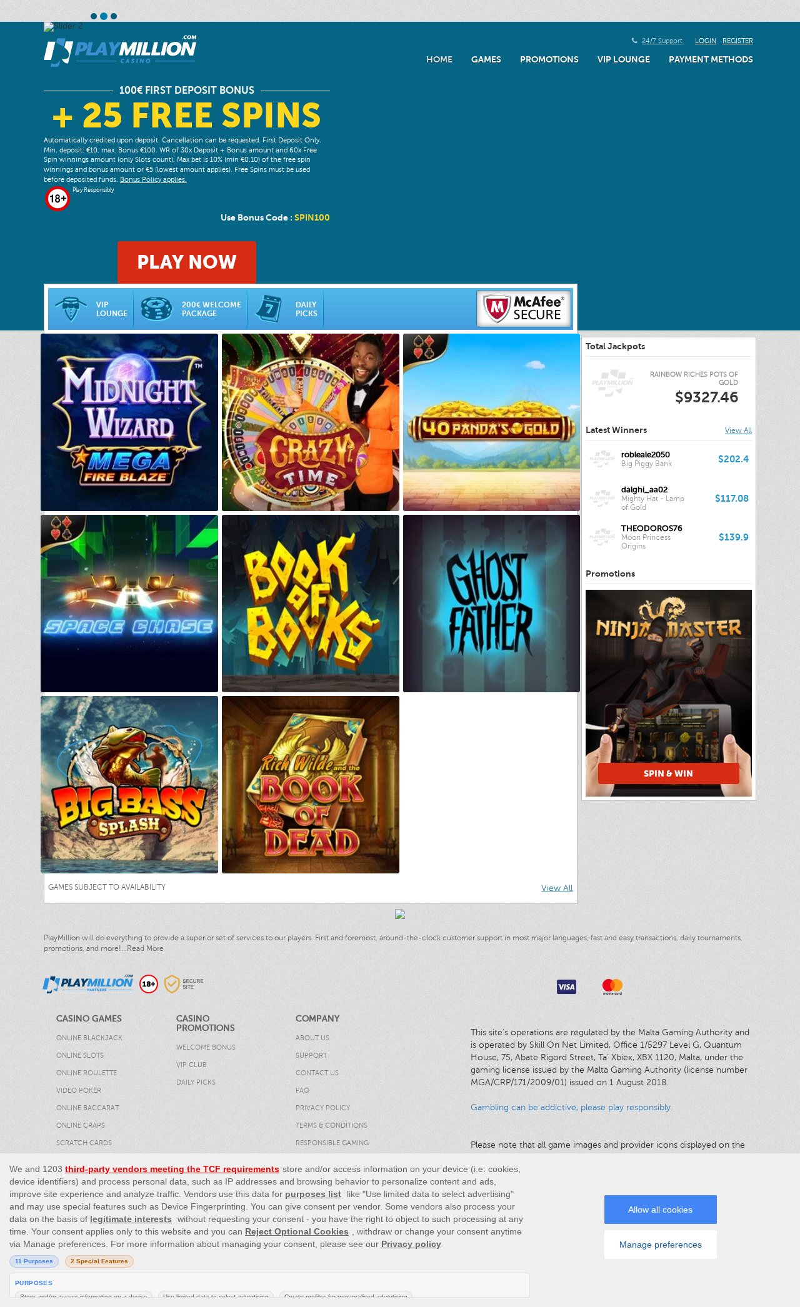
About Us (312, 1038)
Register (737, 41)
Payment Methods (711, 59)
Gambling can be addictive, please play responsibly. (571, 1107)
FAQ (302, 1090)
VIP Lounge (624, 59)
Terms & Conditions (332, 1125)
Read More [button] (145, 948)
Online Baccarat (87, 1108)
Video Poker (78, 1090)
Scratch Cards (84, 1143)
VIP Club (191, 1065)
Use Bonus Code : (275, 217)
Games (486, 59)
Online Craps (80, 1125)
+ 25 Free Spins (186, 116)
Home (439, 59)
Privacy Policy (323, 1108)
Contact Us (317, 1073)
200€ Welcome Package (211, 309)
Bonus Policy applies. (153, 180)
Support (311, 1055)
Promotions (549, 59)
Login (705, 41)
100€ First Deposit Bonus (186, 90)
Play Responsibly (93, 190)
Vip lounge (112, 309)
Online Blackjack (89, 1038)
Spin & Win (668, 773)
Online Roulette (86, 1073)
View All (556, 888)
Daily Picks (307, 309)
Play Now (187, 262)
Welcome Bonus (206, 1047)
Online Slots (80, 1055)
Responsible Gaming (332, 1143)
